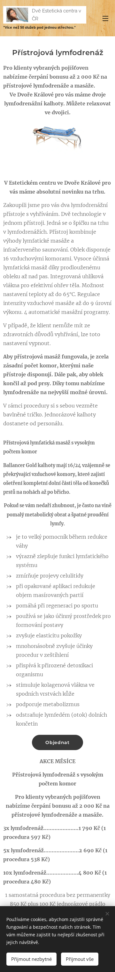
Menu (105, 18)
